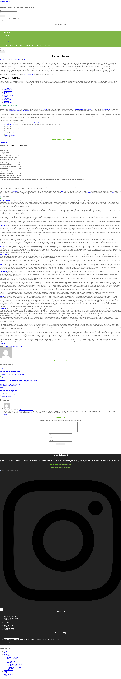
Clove (5, 94)
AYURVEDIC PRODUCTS (107, 38)
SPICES (10, 38)
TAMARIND (3, 331)
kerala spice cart (16, 59)
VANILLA (2, 264)
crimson (62, 191)
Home (6, 32)
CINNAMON (3, 271)
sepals (114, 192)
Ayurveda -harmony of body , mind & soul (19, 381)
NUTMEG (2, 246)
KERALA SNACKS (56, 38)
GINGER (2, 225)
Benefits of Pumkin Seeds (11, 638)
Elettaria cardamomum (41, 123)
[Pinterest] (2, 609)
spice (45, 109)
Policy (44, 45)
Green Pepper (8, 91)
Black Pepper (8, 88)
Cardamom (7, 86)
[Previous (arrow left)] (3, 339)
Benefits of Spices (8, 390)
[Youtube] (1, 609)
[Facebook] (0, 609)
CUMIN (2, 296)
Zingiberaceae (106, 109)
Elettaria (82, 109)
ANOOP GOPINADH (15, 384)
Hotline (6, 19)
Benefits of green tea (10, 371)
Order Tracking (19, 45)
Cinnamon (6, 92)
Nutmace (6, 98)
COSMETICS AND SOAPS (79, 38)
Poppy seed (7, 99)
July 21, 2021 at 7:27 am (26, 410)
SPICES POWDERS (19, 38)
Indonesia (26, 110)
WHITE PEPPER (5, 216)
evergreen (15, 191)
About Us (12, 32)
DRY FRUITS (66, 38)
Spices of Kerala (36, 45)
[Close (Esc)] (115, 2)
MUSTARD (3, 309)
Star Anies (6, 101)
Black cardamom (9, 124)
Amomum (90, 109)
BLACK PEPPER (5, 200)
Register (10, 27)
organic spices (8, 346)
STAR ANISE (3, 254)
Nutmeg (6, 96)
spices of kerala (17, 346)
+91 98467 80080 (66, 464)
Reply (5, 414)
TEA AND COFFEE (44, 38)
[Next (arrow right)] (118, 339)
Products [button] (6, 35)
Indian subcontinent (14, 110)
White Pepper (8, 89)
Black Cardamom (9, 95)
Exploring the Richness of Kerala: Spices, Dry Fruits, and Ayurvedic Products (26, 639)
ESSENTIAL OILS (93, 38)
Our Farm (27, 45)
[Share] (119, 2)
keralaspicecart (60, 4)
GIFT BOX (11, 41)
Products (6, 654)
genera (77, 109)
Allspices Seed (8, 102)
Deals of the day (8, 45)
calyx (89, 192)
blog (25, 59)
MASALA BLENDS (32, 38)
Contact (49, 45)
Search (2, 16)
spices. (102, 461)
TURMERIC (3, 238)
